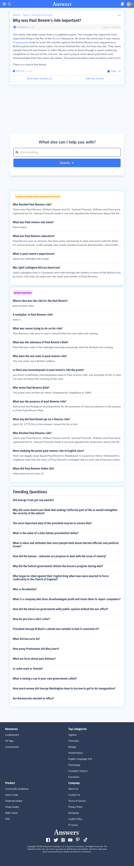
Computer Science (78, 771)
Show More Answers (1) (39, 78)
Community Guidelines (17, 788)
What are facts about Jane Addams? (34, 659)
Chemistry (73, 740)
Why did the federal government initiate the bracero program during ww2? (58, 566)
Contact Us (74, 794)
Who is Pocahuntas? (25, 589)
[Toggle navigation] (4, 4)
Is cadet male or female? (28, 668)
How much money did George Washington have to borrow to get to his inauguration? (64, 688)
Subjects (16, 15)
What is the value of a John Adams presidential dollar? (46, 533)
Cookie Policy (75, 819)
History (26, 15)
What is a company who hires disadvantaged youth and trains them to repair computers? (67, 599)
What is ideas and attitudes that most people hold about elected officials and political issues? (65, 544)
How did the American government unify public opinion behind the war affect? (60, 609)
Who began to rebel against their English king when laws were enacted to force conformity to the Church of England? (61, 577)
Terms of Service (77, 800)
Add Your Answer (94, 78)
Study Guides (12, 806)
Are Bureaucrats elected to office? (33, 698)
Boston (56, 38)
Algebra (72, 734)
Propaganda (20, 42)
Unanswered (12, 746)
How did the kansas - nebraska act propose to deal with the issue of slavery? (59, 556)
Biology (72, 746)
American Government (42, 15)
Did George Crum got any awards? (33, 500)
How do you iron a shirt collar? (31, 619)
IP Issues (73, 825)
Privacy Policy (75, 806)
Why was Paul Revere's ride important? (47, 20)
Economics (73, 777)
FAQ (7, 819)
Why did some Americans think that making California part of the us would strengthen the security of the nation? (65, 511)
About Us (73, 788)
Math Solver (11, 812)
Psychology (74, 765)
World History (75, 752)
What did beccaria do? (26, 639)
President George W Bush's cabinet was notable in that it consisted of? (56, 629)
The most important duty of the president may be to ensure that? (52, 523)
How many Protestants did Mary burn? (36, 649)
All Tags (9, 740)
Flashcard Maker (14, 800)
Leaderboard (12, 734)
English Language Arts (80, 758)
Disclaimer (73, 812)
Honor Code (11, 794)
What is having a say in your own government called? (45, 678)
